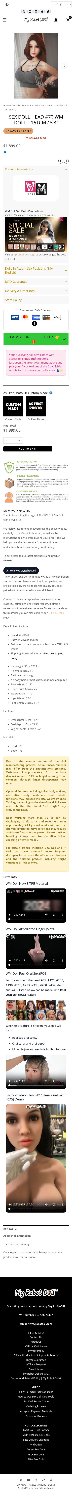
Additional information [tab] (17, 1235)
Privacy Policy (36, 1350)
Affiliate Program (36, 1364)
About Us (36, 1341)
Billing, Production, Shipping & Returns (36, 1355)
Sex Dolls (15, 105)
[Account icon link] (56, 20)
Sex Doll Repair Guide (36, 1401)
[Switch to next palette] (7, 4)
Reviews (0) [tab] (10, 1228)
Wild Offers (36, 1444)
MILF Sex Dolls (36, 1454)
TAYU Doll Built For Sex (36, 1430)
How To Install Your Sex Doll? (36, 1391)
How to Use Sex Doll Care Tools (36, 1396)
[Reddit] (42, 11)
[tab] (36, 214)
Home (6, 105)
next (64, 65)
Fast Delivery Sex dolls (36, 1439)
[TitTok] (43, 1480)
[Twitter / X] (23, 11)
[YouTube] (28, 1480)
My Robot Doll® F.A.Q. (36, 1373)
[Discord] (36, 11)
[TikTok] (48, 11)
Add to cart (28, 448)
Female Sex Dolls (30, 105)
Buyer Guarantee (36, 1359)
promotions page (25, 254)
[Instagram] (36, 1480)
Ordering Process (36, 1406)
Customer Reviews (36, 1416)
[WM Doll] (36, 188)
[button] (36, 339)
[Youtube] (29, 11)
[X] (21, 1480)
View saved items (36, 137)
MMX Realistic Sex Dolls (36, 1434)
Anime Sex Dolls (36, 1449)
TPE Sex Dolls (56, 612)
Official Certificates (36, 1346)
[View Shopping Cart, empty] (67, 19)
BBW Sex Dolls (36, 1459)
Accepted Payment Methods (36, 1411)
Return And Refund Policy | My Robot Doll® (36, 1378)
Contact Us (36, 1337)
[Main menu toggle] (4, 20)
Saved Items (36, 1369)
